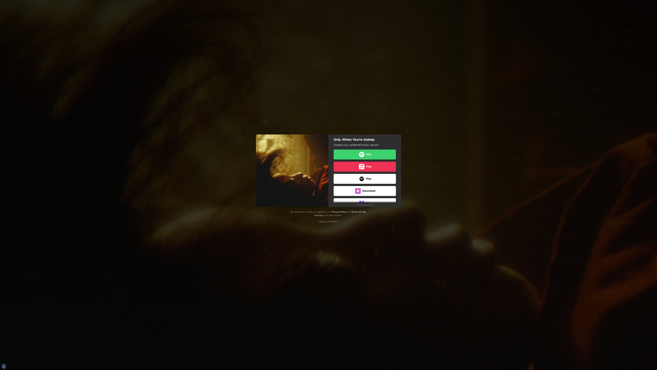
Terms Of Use (359, 212)
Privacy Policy (338, 212)
